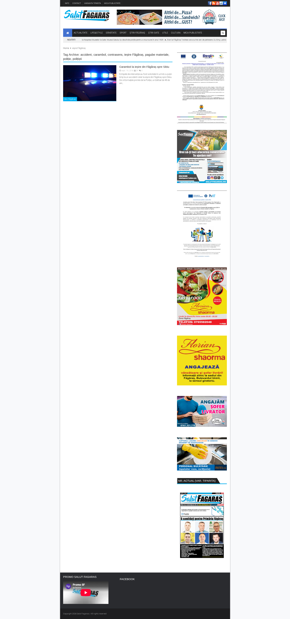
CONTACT (76, 3)
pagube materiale (156, 54)
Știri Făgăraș (70, 99)
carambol (99, 54)
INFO (67, 3)
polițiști (77, 59)
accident (86, 54)
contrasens (115, 54)
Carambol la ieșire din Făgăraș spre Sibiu (144, 66)
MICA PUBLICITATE (112, 3)
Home (66, 48)
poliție (67, 59)
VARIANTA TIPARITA (92, 3)
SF (137, 70)
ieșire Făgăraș (133, 54)
